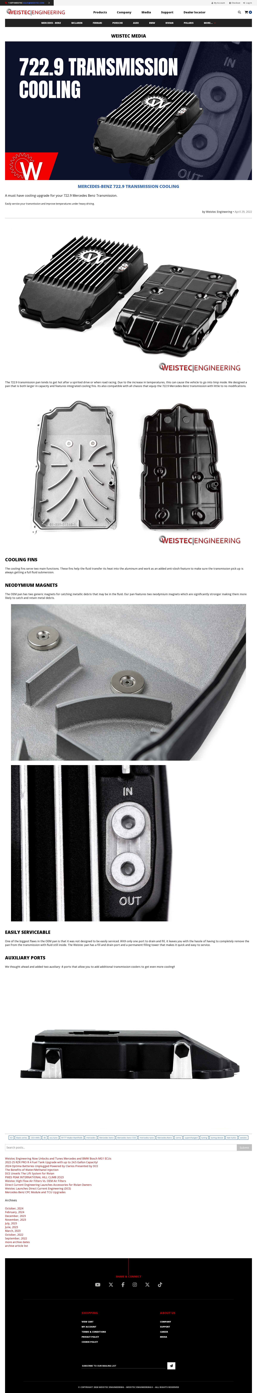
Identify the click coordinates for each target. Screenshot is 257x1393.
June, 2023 (11, 1227)
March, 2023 (13, 1231)
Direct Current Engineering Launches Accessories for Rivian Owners (48, 1185)
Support (167, 12)
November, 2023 (15, 1219)
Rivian (169, 22)
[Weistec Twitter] (111, 1284)
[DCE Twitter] (147, 1284)
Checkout (235, 3)
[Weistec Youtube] (97, 1284)
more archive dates (17, 1242)
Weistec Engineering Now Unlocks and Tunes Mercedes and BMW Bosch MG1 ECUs (58, 1158)
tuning (204, 1137)
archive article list (16, 1246)
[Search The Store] (239, 12)
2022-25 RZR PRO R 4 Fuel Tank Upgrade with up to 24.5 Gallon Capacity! (51, 1162)
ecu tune (54, 1137)
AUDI (136, 22)
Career (164, 1331)
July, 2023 (11, 1223)
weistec (243, 1137)
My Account (219, 3)
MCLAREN (76, 22)
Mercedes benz (106, 1137)
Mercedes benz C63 (126, 1137)
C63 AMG (35, 1137)
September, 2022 (16, 1238)
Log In (249, 3)
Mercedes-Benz (165, 1137)
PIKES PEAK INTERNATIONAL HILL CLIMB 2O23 (34, 1177)
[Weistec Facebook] (123, 1284)
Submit (244, 1147)
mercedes (91, 1137)
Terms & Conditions (94, 1331)
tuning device (217, 1137)
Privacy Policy (90, 1336)
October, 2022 (14, 1234)
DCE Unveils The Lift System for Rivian (29, 1173)
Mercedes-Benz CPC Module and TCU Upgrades (35, 1192)
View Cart (88, 1321)
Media (146, 12)
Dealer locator (194, 12)
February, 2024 (14, 1212)
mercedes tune (147, 1137)
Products (100, 12)
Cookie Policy (90, 1341)
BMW (152, 22)
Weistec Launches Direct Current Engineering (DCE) (38, 1188)
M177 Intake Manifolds (72, 1137)
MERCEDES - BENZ (51, 22)
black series (21, 1137)
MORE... (208, 22)
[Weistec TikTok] (160, 1284)
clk (44, 1137)
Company (124, 12)
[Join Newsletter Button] (171, 1365)
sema (178, 1137)
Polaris (188, 22)
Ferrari (97, 22)
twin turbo (231, 1137)
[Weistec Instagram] (135, 1284)
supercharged (191, 1137)
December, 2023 (15, 1216)
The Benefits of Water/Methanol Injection (31, 1170)
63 (11, 1137)
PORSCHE (117, 22)
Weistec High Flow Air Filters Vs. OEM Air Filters (35, 1181)
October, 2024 (14, 1208)
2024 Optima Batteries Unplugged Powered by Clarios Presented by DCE (51, 1166)
